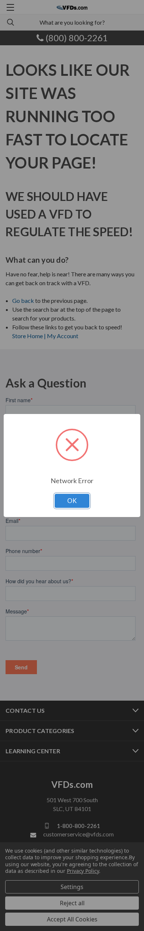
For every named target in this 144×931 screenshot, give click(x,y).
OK (72, 501)
